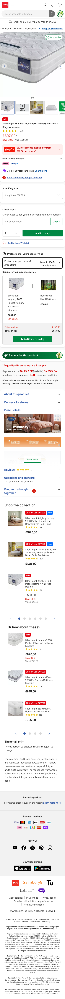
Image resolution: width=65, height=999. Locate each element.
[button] (53, 37)
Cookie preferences (42, 901)
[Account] (45, 5)
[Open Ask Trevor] (60, 13)
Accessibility (16, 897)
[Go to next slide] (60, 66)
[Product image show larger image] (32, 423)
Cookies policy (21, 901)
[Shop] (12, 5)
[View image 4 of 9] (51, 107)
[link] (32, 176)
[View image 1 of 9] (7, 107)
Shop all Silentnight (52, 28)
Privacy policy (49, 897)
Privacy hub (32, 897)
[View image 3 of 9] (36, 107)
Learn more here (52, 802)
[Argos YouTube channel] (15, 847)
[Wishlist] (52, 5)
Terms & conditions (33, 904)
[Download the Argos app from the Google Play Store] (42, 870)
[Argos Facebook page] (23, 847)
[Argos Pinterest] (41, 847)
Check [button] (56, 221)
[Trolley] (59, 5)
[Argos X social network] (32, 847)
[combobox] (25, 13)
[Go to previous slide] (4, 66)
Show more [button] (32, 459)
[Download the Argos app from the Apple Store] (22, 870)
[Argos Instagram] (50, 847)
